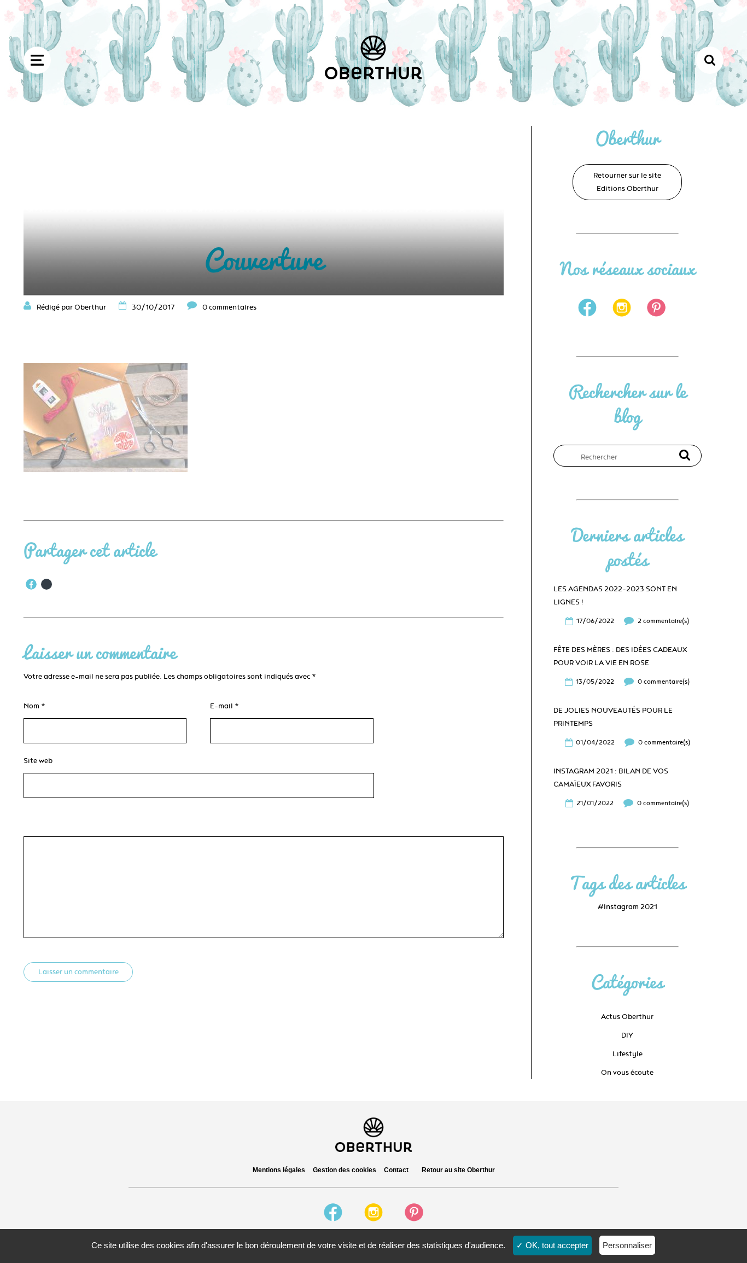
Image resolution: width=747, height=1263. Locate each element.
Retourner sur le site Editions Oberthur (627, 182)
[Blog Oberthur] (373, 77)
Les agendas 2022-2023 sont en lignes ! (615, 596)
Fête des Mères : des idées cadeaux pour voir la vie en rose (620, 656)
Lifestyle (627, 1054)
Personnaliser (627, 1245)
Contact (396, 1170)
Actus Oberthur (627, 1016)
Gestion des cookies (344, 1170)
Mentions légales (279, 1170)
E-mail (224, 706)
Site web (38, 760)
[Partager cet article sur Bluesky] (46, 584)
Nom (34, 706)
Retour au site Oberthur (458, 1170)
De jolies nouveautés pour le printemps (613, 717)
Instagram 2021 (630, 907)
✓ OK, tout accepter (552, 1245)
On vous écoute (627, 1072)
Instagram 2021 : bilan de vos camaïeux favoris (610, 778)
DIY (627, 1035)
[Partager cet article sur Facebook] (31, 584)
